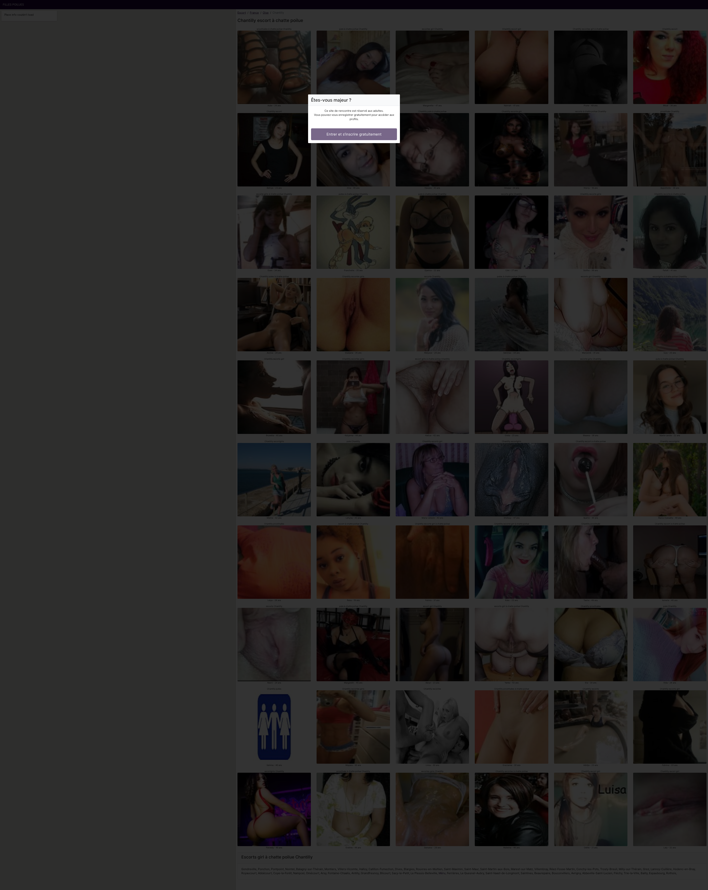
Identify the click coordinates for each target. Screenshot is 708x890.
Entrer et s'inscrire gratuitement (354, 134)
